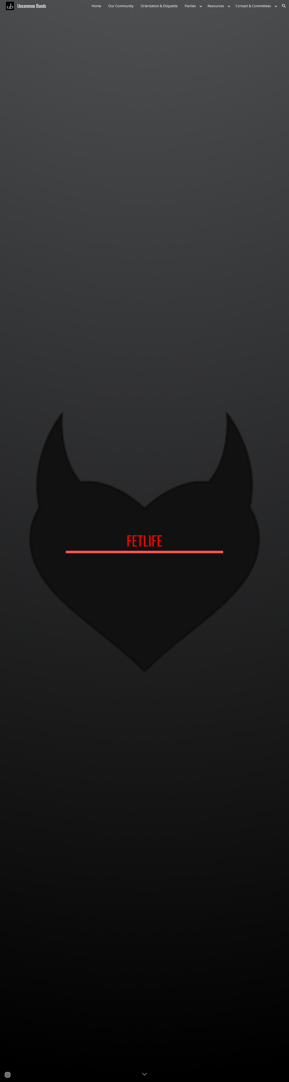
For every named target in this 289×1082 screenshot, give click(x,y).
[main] (144, 541)
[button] (284, 6)
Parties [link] (190, 6)
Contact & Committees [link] (253, 6)
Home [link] (96, 6)
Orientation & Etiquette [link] (159, 6)
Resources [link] (216, 6)
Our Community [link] (120, 6)
